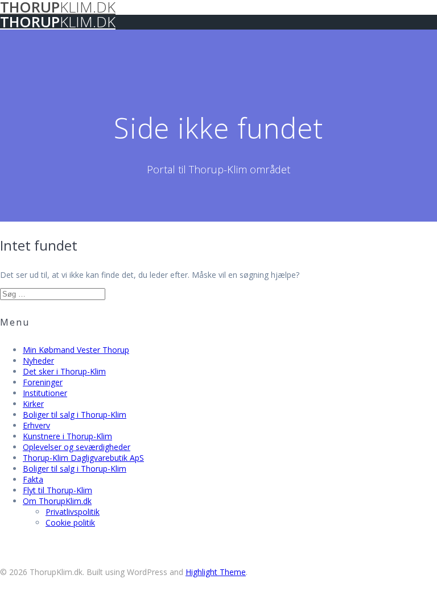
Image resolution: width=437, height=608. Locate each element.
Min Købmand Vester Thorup (76, 349)
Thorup (58, 22)
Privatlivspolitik (73, 511)
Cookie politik (70, 522)
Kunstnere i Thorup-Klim (67, 436)
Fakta (33, 479)
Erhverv (36, 425)
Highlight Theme (215, 572)
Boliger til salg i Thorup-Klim (74, 414)
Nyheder (38, 360)
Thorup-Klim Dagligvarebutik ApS (83, 457)
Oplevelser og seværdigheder (76, 447)
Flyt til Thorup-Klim (57, 490)
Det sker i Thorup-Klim (64, 371)
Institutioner (45, 393)
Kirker (33, 403)
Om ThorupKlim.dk (57, 500)
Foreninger (43, 382)
